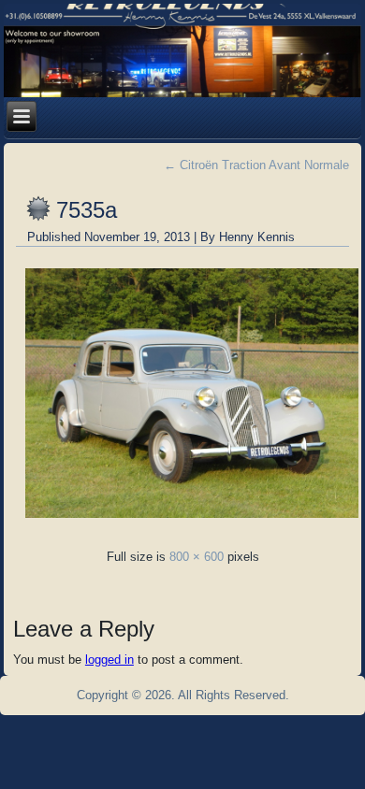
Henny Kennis (257, 237)
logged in (109, 660)
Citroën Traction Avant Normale (256, 165)
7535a (86, 209)
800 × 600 (196, 557)
